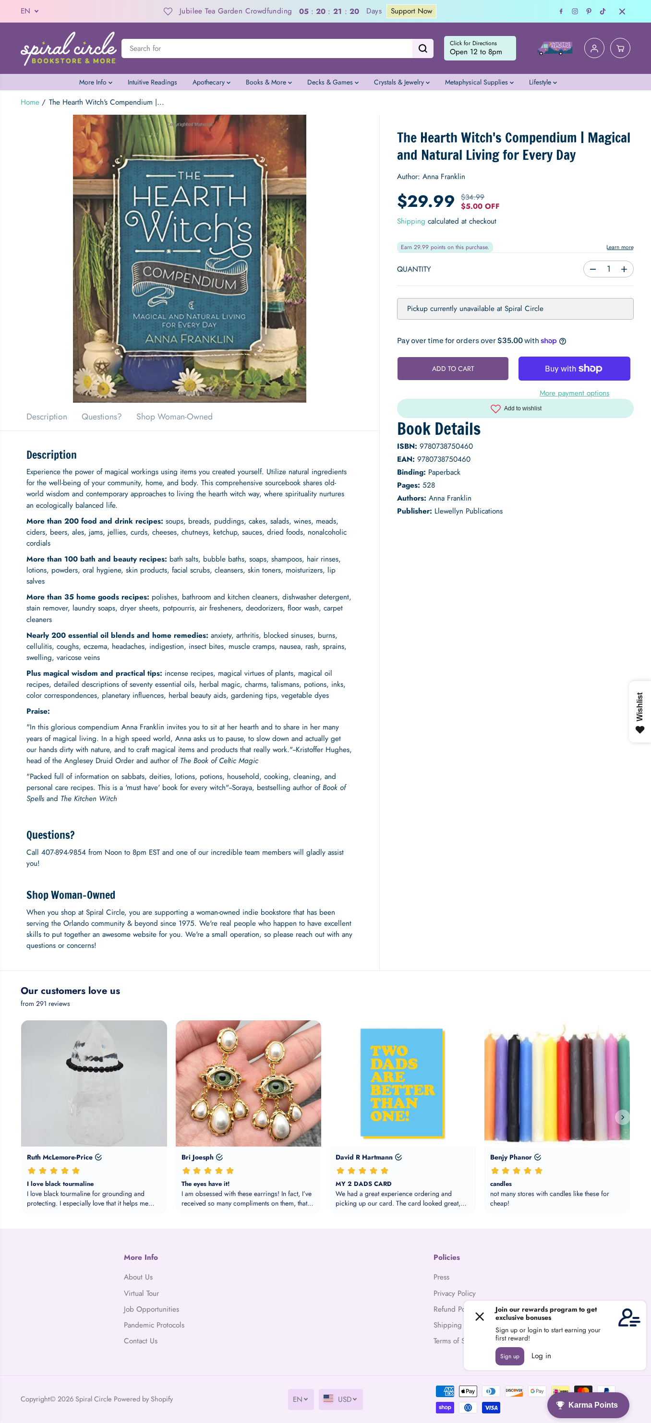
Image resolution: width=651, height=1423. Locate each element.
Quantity (414, 269)
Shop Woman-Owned (174, 416)
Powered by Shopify (143, 1399)
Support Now (402, 11)
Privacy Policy (455, 1293)
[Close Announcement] (622, 11)
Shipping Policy (458, 1325)
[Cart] (620, 48)
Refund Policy (455, 1309)
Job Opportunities (151, 1309)
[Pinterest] (589, 11)
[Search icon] (423, 48)
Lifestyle (541, 82)
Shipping (411, 221)
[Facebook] (561, 11)
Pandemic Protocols (154, 1325)
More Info (93, 82)
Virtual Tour (141, 1293)
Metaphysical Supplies (477, 82)
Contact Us (140, 1341)
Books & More (267, 82)
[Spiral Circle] (69, 48)
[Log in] (594, 48)
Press (441, 1277)
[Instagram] (575, 11)
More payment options (574, 393)
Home (30, 102)
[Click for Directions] (480, 48)
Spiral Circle (93, 1399)
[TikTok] (603, 11)
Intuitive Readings (152, 82)
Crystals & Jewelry (400, 82)
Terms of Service (459, 1341)
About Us (138, 1277)
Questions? (102, 416)
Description (46, 416)
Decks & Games (331, 82)
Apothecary (210, 82)
